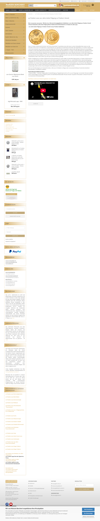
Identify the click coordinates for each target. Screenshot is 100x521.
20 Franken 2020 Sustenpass (12, 439)
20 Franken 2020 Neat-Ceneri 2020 (14, 436)
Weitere (65, 10)
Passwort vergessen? (11, 241)
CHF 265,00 (15, 79)
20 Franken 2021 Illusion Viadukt (13, 421)
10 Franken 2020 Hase (11, 433)
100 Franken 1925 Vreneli (12, 469)
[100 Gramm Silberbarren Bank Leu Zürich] (15, 66)
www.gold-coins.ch (56, 483)
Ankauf (78, 10)
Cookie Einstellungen (34, 498)
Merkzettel (92, 1)
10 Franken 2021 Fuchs (11, 415)
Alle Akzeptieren (88, 509)
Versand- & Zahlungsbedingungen (37, 488)
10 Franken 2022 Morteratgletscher (14, 394)
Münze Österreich (10, 127)
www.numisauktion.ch (57, 486)
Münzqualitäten (9, 472)
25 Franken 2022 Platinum (12, 402)
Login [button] (84, 1)
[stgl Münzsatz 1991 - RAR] (15, 93)
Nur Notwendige (88, 513)
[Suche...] (55, 5)
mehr (13, 318)
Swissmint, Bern (9, 130)
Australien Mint (9, 124)
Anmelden (15, 235)
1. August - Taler (10, 49)
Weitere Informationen (88, 516)
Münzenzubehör (10, 53)
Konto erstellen (9, 239)
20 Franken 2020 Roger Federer (13, 446)
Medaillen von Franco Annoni (13, 43)
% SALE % (85, 10)
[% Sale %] (24, 85)
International (9, 33)
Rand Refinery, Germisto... (11, 128)
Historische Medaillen (11, 40)
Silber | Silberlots (40, 10)
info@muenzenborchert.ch (14, 488)
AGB (30, 493)
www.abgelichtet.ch (56, 495)
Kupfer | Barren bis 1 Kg (12, 37)
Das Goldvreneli (9, 468)
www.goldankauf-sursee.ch (12, 371)
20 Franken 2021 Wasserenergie (13, 418)
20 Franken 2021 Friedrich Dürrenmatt (15, 424)
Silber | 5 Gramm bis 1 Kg (26, 10)
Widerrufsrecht (33, 490)
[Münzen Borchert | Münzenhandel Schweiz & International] (15, 5)
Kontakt (31, 485)
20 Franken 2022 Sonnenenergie (13, 399)
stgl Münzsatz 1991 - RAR (15, 101)
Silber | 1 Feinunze (11, 10)
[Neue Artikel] (24, 58)
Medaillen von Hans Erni (12, 46)
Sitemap (92, 10)
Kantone (8, 27)
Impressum (32, 483)
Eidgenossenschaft (55, 10)
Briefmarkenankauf (65, 1)
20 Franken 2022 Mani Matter (12, 397)
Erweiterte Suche (15, 216)
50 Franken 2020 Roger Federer (13, 449)
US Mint (7, 131)
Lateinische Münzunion (11, 471)
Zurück (35, 103)
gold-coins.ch (9, 125)
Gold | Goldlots (9, 30)
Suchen (15, 212)
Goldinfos (74, 1)
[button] (79, 1)
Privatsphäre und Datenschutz (36, 495)
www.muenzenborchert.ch (58, 490)
